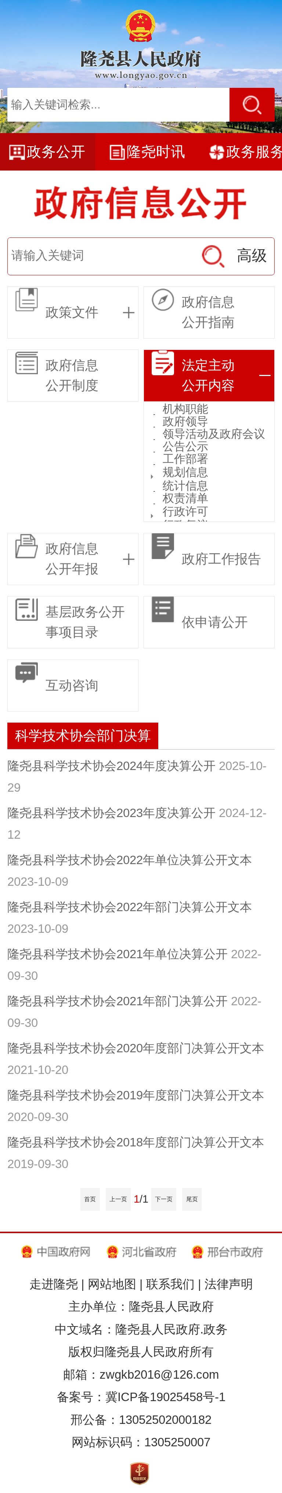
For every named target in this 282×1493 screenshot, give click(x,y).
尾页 (192, 1199)
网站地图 (112, 1284)
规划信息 (185, 472)
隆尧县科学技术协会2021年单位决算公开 (117, 954)
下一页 (164, 1199)
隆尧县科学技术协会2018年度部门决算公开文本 (135, 1142)
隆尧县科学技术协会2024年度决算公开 (111, 766)
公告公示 (185, 446)
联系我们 (170, 1284)
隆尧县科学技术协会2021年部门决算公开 (117, 1001)
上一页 (118, 1199)
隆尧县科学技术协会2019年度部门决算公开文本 (135, 1095)
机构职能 (185, 409)
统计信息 (185, 486)
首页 (90, 1199)
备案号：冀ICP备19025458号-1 (141, 1397)
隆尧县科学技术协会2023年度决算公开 (111, 813)
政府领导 (185, 421)
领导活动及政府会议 (214, 434)
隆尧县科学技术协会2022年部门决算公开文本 (129, 907)
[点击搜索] (252, 105)
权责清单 (185, 498)
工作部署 (185, 459)
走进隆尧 (53, 1284)
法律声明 (229, 1284)
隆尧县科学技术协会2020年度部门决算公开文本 (135, 1048)
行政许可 (185, 511)
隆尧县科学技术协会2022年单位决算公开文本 (129, 860)
